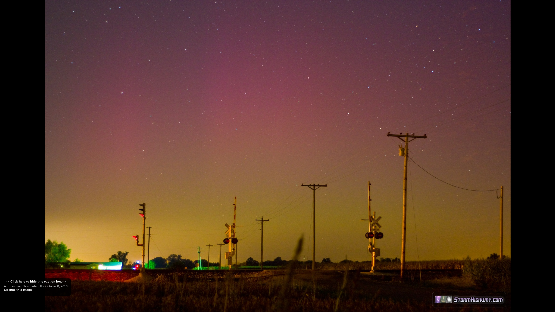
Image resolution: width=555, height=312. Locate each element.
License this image (18, 289)
